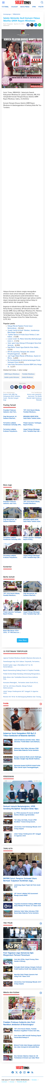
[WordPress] (20, 387)
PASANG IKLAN (22, 1082)
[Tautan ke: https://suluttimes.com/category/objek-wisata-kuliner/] (40, 993)
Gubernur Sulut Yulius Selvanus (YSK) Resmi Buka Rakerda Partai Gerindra (26, 749)
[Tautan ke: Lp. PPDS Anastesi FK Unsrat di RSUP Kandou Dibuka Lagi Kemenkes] (7, 814)
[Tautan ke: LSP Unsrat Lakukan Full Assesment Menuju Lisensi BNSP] (7, 897)
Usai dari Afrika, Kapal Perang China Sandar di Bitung (26, 960)
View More (23, 640)
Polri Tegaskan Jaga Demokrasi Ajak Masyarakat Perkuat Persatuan (18, 954)
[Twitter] (16, 387)
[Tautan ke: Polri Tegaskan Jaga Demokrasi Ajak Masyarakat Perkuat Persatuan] (22, 938)
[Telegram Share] (35, 24)
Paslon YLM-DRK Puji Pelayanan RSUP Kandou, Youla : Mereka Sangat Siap (11, 396)
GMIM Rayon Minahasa (11, 374)
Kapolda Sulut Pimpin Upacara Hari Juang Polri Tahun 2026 (26, 975)
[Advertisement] (22, 200)
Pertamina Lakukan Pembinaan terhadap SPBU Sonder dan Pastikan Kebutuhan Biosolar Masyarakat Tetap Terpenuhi (12, 424)
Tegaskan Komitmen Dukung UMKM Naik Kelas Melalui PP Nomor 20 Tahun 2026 (27, 904)
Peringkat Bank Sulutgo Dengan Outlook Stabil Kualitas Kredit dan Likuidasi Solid (28, 968)
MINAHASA (6, 25)
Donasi (12, 1082)
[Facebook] (12, 387)
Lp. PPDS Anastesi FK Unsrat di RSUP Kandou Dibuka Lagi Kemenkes (26, 814)
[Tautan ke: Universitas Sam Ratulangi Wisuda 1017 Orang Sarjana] (7, 828)
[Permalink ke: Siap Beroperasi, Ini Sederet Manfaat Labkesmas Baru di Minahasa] (12, 512)
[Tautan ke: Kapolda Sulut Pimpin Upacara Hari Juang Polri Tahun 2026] (7, 976)
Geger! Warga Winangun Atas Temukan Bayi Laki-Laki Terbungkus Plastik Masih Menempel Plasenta (32, 430)
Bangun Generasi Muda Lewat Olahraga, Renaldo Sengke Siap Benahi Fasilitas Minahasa (27, 758)
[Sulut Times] (23, 2)
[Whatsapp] (39, 24)
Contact (4, 1082)
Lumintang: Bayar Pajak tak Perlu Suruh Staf (27, 886)
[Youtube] (29, 387)
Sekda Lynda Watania (11, 377)
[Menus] (3, 2)
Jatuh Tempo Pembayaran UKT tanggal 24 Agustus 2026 (27, 835)
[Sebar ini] (28, 24)
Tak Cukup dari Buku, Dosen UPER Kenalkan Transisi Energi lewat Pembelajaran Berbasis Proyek (25, 821)
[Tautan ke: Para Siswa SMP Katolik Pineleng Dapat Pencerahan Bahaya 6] (7, 1038)
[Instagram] (24, 387)
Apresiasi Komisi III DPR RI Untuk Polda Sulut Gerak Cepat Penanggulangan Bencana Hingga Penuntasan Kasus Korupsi (27, 766)
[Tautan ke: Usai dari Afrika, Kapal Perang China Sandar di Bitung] (7, 961)
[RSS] (33, 387)
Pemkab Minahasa (28, 374)
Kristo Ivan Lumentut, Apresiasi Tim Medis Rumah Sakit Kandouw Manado (34, 396)
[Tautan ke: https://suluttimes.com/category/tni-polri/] (40, 923)
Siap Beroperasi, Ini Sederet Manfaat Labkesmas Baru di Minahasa (9, 417)
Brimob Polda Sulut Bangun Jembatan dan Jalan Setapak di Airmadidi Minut (27, 1046)
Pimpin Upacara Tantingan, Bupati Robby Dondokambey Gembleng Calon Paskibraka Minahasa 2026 (32, 424)
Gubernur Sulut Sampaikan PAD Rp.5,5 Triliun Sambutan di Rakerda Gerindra (19, 734)
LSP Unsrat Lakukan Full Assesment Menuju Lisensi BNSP (26, 894)
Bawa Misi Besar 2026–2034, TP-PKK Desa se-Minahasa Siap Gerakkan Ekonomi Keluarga (11, 631)
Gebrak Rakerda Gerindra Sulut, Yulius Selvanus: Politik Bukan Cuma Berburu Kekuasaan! (27, 741)
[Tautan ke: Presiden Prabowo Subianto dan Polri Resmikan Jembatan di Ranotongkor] (22, 1008)
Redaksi (34, 1080)
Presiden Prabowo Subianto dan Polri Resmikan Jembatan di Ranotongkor (10, 411)
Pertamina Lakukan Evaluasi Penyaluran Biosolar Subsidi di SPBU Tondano (11, 430)
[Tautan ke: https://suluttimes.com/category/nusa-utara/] (40, 704)
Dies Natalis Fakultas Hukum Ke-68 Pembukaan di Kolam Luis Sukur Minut (26, 1057)
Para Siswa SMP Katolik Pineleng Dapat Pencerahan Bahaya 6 (27, 1036)
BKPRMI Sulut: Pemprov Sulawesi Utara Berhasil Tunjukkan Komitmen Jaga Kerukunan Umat (20, 879)
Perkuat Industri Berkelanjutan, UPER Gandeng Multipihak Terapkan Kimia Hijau (20, 807)
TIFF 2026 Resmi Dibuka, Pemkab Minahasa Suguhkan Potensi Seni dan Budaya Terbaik (32, 411)
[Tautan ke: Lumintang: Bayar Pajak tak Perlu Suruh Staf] (7, 887)
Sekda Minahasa (27, 377)
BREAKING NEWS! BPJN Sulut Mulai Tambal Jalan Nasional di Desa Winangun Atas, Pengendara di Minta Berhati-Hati (31, 417)
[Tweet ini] (32, 24)
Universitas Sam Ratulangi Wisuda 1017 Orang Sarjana (27, 827)
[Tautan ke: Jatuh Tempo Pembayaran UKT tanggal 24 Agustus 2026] (8, 838)
